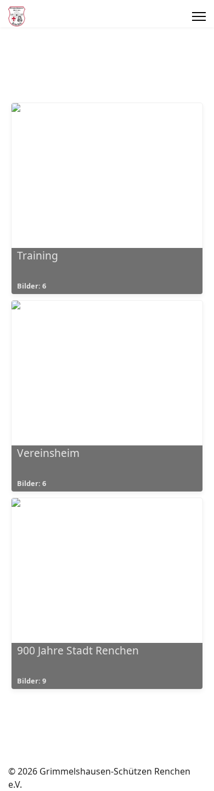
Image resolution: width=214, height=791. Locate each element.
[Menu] (199, 16)
